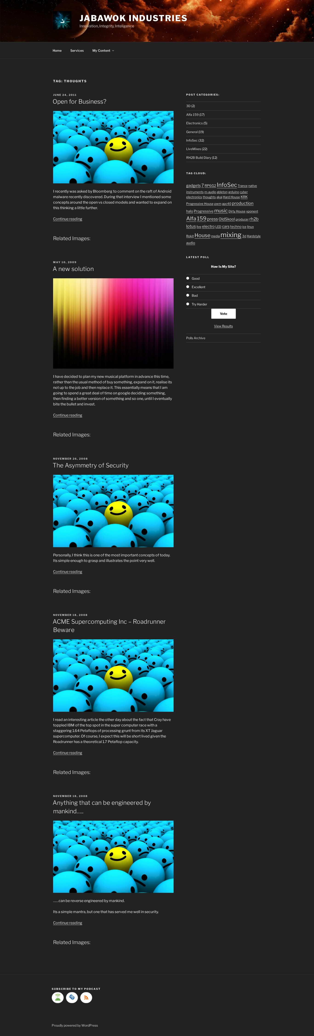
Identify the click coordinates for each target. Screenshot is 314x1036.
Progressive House (200, 203)
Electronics (194, 123)
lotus (191, 226)
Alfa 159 (192, 115)
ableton (222, 192)
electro (208, 226)
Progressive (204, 211)
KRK (244, 197)
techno (236, 227)
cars (225, 226)
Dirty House (236, 211)
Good (196, 278)
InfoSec (192, 140)
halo (189, 211)
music (221, 210)
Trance (243, 186)
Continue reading (67, 219)
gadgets (193, 185)
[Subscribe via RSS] (86, 997)
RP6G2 (210, 186)
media (215, 236)
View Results (223, 326)
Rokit (190, 236)
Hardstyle (254, 236)
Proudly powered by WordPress (75, 1025)
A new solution (73, 268)
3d (244, 236)
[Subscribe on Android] (58, 997)
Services (77, 50)
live (199, 226)
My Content (101, 50)
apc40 (226, 203)
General (192, 132)
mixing (231, 235)
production (243, 203)
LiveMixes (193, 149)
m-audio (210, 192)
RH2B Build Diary (198, 157)
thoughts (209, 197)
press (212, 218)
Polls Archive (195, 338)
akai (219, 197)
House (202, 235)
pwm (217, 203)
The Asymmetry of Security (91, 465)
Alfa (191, 218)
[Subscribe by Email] (72, 997)
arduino (233, 192)
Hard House (231, 197)
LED (218, 226)
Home (57, 50)
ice (244, 226)
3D (188, 106)
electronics (194, 197)
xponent (252, 211)
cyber (244, 192)
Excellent (198, 287)
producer (242, 219)
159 (201, 218)
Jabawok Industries (134, 18)
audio (190, 243)
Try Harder (199, 304)
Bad (195, 295)
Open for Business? (79, 101)
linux (250, 226)
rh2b (254, 218)
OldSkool (227, 219)
